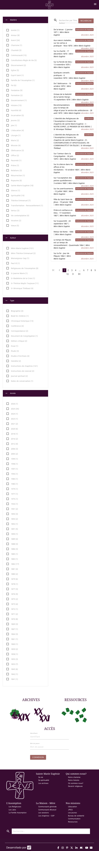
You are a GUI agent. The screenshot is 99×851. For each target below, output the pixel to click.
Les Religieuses (15, 807)
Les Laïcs (12, 810)
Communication (74, 819)
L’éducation (72, 807)
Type (9, 300)
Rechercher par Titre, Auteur (68, 21)
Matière (11, 19)
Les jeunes (72, 813)
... (80, 270)
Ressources (72, 822)
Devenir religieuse (75, 786)
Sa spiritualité (43, 780)
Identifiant (34, 733)
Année (10, 393)
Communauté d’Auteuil (47, 810)
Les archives (43, 783)
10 (67, 274)
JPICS (70, 810)
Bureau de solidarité (76, 816)
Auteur (10, 237)
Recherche (86, 21)
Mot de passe (34, 743)
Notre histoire (73, 780)
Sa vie (40, 777)
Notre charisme (74, 777)
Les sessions (43, 813)
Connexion (38, 757)
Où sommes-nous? (75, 783)
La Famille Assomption (18, 813)
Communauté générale (47, 807)
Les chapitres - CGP (46, 816)
